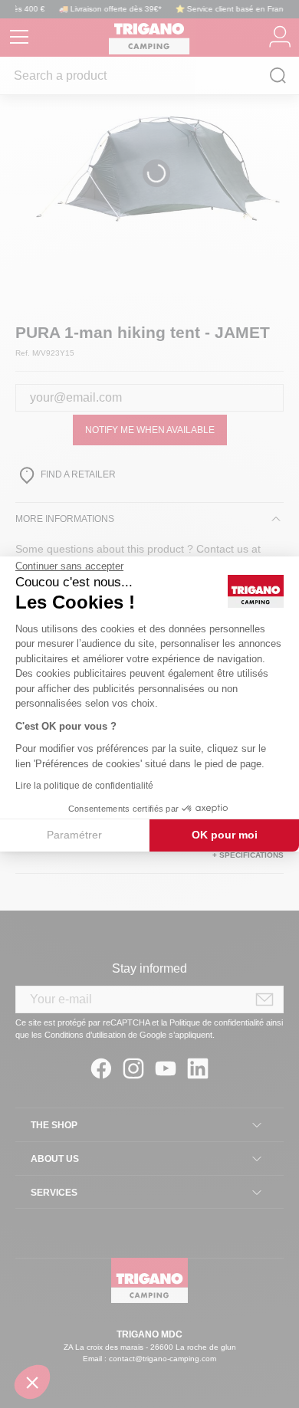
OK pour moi (225, 835)
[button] (32, 1382)
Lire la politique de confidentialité (84, 785)
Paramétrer (74, 835)
